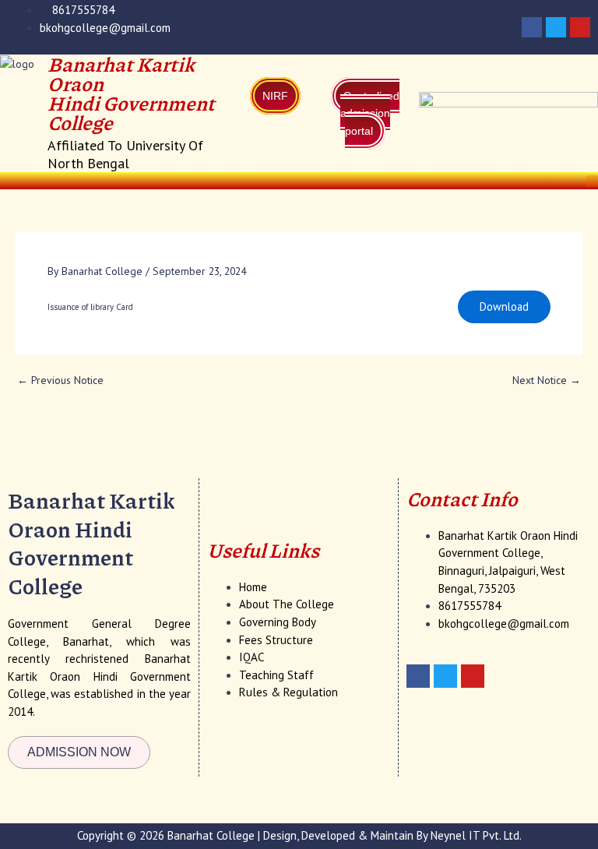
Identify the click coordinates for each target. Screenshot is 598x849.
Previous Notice (60, 380)
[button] (592, 180)
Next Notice (546, 380)
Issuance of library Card (90, 306)
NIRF (275, 96)
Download (504, 306)
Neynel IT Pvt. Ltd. (476, 835)
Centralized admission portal (369, 113)
